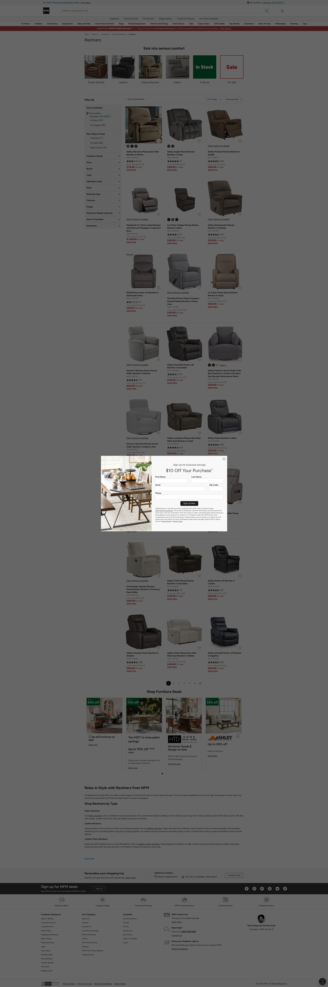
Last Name (196, 477)
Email (157, 485)
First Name (160, 477)
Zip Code (213, 485)
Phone (158, 493)
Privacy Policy (166, 521)
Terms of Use (177, 521)
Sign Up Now (189, 503)
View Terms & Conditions (164, 510)
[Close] (224, 459)
